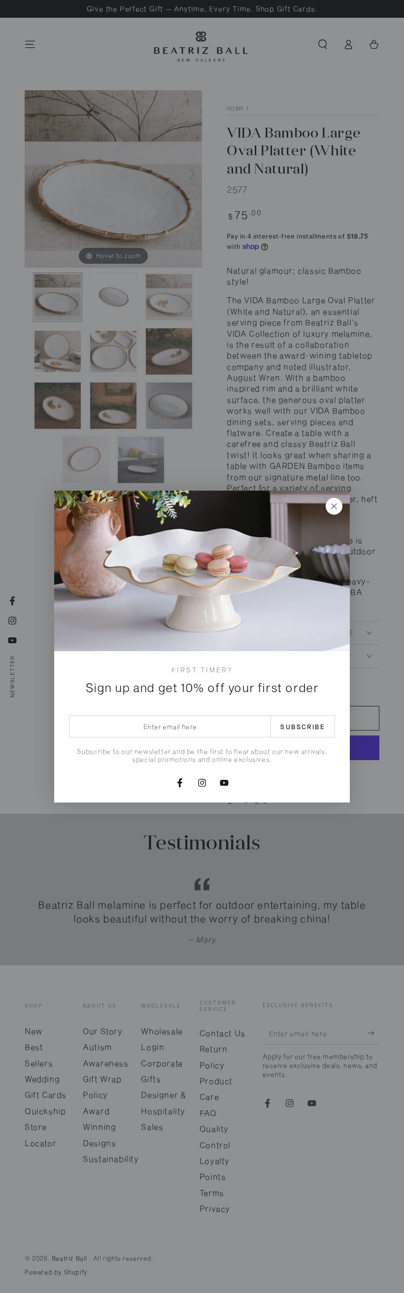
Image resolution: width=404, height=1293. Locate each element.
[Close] (334, 506)
